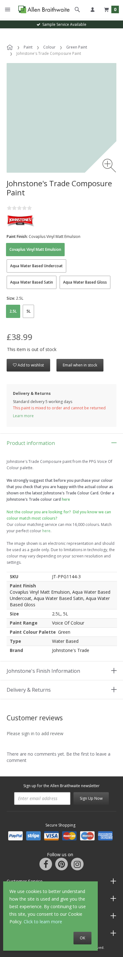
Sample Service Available (63, 24)
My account (92, 9)
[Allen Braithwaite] (42, 10)
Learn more (23, 415)
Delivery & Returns (29, 689)
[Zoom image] (109, 165)
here (46, 530)
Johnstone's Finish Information (43, 670)
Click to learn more (43, 922)
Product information (31, 443)
